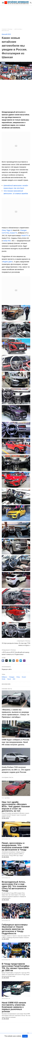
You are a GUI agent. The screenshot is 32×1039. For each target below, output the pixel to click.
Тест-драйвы (6, 797)
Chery (18, 677)
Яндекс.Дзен (7, 262)
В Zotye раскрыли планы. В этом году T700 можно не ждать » (16, 644)
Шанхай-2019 (5, 30)
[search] (31, 3)
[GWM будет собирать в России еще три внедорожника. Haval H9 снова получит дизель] (16, 729)
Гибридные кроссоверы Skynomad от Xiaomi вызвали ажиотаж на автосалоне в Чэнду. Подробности (15, 929)
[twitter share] (6, 660)
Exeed (24, 677)
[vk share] (13, 660)
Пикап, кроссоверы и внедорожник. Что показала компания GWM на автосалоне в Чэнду (15, 846)
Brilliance (4, 677)
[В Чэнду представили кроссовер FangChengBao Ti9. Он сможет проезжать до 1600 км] (16, 950)
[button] (16, 313)
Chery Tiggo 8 (7, 230)
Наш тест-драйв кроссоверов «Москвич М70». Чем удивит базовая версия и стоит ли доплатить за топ (16, 806)
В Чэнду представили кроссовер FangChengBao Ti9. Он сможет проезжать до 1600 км (16, 967)
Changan (11, 677)
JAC (14, 679)
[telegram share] (21, 660)
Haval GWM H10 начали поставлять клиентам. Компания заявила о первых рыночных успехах (14, 1007)
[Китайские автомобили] (16, 3)
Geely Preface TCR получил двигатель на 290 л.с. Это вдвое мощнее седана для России (16, 769)
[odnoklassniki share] (17, 660)
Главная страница (7, 29)
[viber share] (24, 660)
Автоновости (6, 877)
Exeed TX (13, 233)
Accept (25, 1036)
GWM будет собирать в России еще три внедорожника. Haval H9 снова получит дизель (15, 742)
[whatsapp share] (10, 660)
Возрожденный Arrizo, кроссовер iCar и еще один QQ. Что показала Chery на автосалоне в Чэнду (14, 886)
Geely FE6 (7, 241)
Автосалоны (18, 29)
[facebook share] (3, 660)
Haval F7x (25, 235)
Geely (3, 679)
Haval (9, 679)
